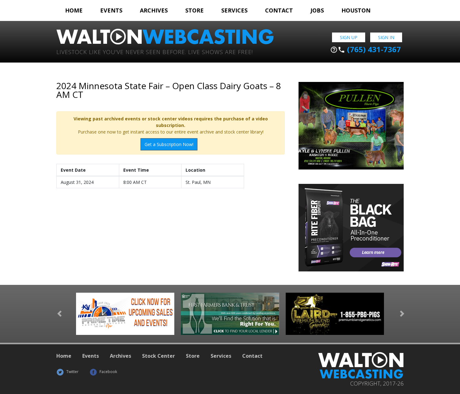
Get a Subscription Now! (169, 144)
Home (74, 10)
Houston (356, 10)
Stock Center (158, 355)
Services (234, 10)
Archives (154, 10)
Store (194, 10)
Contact (279, 10)
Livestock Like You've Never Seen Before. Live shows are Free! (154, 51)
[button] (59, 314)
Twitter (72, 371)
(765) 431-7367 (365, 49)
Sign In (386, 37)
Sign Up (348, 37)
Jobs (317, 10)
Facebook (108, 371)
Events (111, 10)
